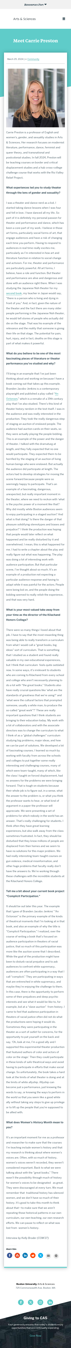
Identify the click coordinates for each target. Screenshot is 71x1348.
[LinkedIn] (50, 1302)
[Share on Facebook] (9, 1257)
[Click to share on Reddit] (33, 1257)
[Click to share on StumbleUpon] (17, 1257)
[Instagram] (40, 1302)
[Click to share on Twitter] (40, 1257)
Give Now (35, 1335)
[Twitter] (31, 1302)
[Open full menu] (64, 19)
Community (33, 59)
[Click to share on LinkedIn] (25, 1257)
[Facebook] (21, 1302)
